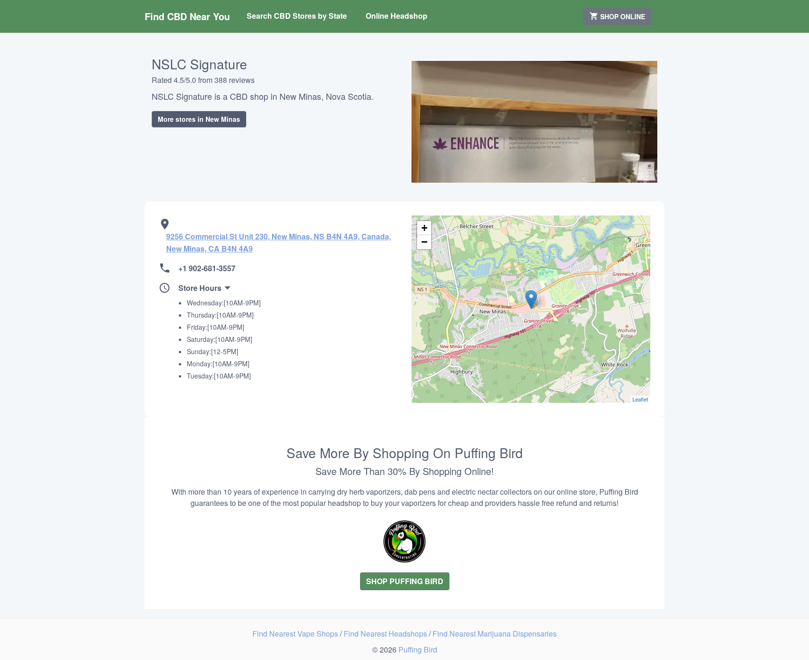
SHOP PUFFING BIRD (404, 581)
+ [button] (424, 228)
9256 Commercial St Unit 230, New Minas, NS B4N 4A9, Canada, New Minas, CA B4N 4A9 (278, 242)
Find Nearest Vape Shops (296, 633)
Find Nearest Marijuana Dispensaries (495, 633)
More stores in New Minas (199, 119)
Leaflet (640, 399)
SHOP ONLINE (621, 16)
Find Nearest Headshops (386, 633)
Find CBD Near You (187, 16)
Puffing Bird (417, 649)
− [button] (424, 242)
